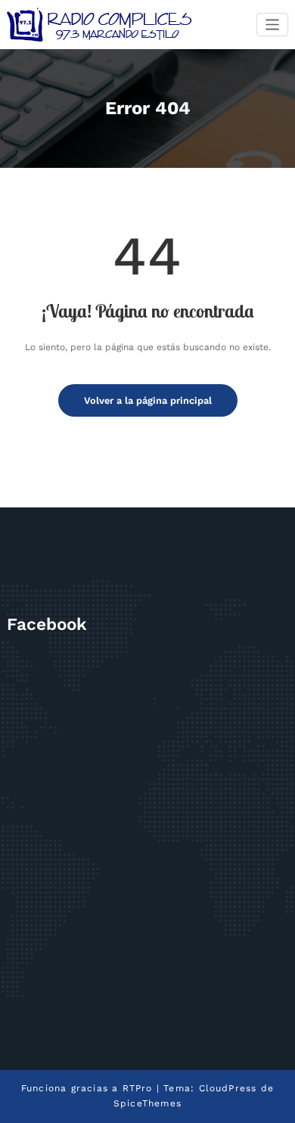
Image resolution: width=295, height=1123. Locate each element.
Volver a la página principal (148, 400)
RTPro (138, 1088)
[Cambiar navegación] (272, 24)
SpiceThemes (147, 1103)
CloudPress (228, 1088)
